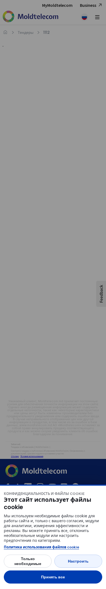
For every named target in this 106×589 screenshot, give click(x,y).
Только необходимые (27, 561)
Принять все (53, 577)
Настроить (78, 561)
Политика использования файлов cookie (41, 547)
